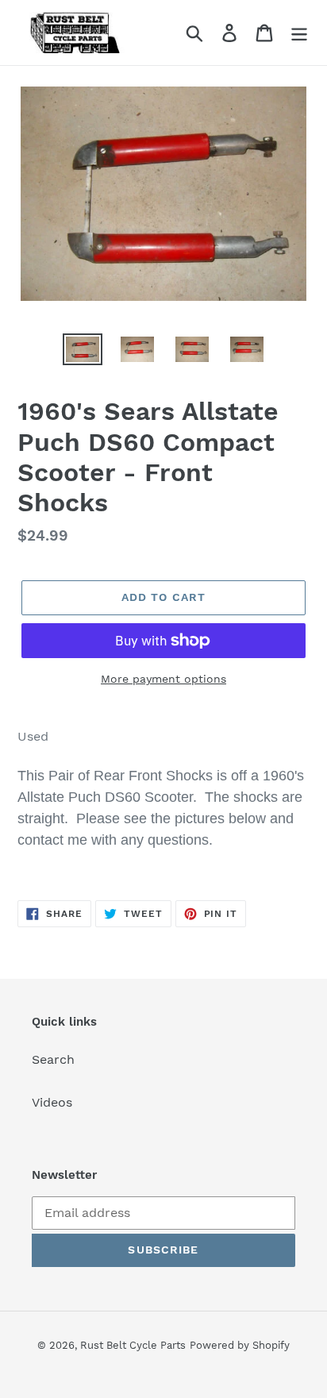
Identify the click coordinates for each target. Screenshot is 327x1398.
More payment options (163, 678)
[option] (83, 350)
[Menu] (299, 33)
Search (53, 1059)
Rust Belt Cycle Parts (133, 1345)
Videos (52, 1102)
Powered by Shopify (240, 1345)
